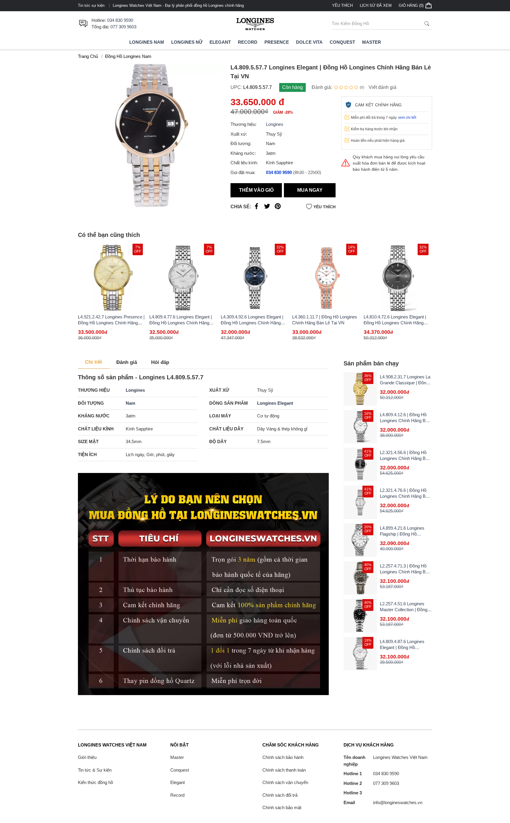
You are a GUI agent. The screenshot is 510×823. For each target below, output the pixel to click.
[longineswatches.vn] (255, 24)
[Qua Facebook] (256, 207)
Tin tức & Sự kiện (95, 769)
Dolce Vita (309, 42)
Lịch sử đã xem (376, 5)
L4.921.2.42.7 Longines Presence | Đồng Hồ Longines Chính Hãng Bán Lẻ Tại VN (111, 322)
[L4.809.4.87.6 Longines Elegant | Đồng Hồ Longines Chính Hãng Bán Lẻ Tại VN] (360, 653)
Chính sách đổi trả (280, 795)
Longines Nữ (186, 42)
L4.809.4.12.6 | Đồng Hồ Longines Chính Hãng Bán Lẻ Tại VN (405, 420)
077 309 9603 (123, 26)
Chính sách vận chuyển (285, 782)
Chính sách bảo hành (282, 757)
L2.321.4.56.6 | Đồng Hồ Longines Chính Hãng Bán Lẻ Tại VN (405, 458)
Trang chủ (88, 56)
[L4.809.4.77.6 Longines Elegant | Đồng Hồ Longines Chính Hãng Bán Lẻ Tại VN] (183, 278)
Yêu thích (342, 5)
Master (371, 42)
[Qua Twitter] (267, 207)
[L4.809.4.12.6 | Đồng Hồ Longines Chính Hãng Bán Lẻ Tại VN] (360, 426)
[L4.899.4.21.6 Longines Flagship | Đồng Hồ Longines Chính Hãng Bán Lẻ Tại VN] (360, 540)
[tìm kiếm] (426, 24)
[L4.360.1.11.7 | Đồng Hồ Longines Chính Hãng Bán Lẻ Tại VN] (326, 278)
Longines (274, 124)
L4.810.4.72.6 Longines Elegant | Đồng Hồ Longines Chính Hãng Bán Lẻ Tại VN (395, 322)
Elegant (220, 42)
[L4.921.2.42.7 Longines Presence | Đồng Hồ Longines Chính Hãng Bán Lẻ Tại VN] (112, 278)
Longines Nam (146, 42)
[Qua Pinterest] (278, 207)
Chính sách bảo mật (281, 807)
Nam (130, 403)
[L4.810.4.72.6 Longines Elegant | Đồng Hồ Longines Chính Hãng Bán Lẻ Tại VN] (398, 278)
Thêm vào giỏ (256, 190)
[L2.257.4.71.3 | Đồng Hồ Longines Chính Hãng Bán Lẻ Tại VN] (360, 578)
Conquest (342, 42)
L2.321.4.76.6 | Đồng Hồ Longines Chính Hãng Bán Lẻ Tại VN (405, 496)
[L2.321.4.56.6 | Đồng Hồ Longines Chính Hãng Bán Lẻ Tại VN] (360, 464)
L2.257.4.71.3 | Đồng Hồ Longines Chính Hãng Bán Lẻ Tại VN (405, 571)
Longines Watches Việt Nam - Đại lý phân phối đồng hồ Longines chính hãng (178, 5)
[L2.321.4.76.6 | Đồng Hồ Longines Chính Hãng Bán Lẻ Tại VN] (360, 502)
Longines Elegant (275, 403)
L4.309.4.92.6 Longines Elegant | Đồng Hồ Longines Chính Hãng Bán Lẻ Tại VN (252, 322)
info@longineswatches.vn (383, 802)
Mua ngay (310, 190)
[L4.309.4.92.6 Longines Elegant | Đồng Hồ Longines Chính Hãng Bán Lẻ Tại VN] (255, 278)
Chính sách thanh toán (284, 769)
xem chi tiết (407, 118)
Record (247, 42)
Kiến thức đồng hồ (95, 782)
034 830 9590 (120, 20)
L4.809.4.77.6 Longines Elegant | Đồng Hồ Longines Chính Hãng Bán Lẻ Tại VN (180, 322)
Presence (276, 42)
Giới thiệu (87, 757)
